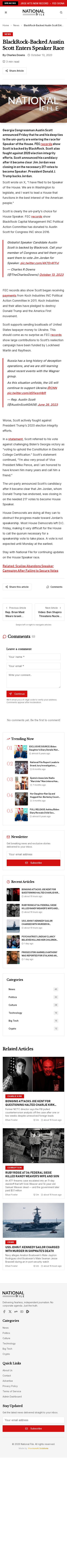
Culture (6, 1338)
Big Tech (7, 1348)
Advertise (8, 1380)
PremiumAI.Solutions (38, 1448)
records (46, 144)
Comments (56, 586)
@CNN (52, 388)
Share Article (16, 70)
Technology (9, 1343)
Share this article (19, 586)
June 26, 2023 (48, 404)
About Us (7, 1370)
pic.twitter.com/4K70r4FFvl (39, 263)
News (16, 25)
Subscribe (36, 862)
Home (6, 25)
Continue (19, 693)
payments (9, 295)
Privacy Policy (10, 1386)
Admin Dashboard (12, 1396)
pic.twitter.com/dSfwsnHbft (26, 393)
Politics (6, 1333)
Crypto (6, 1354)
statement (15, 439)
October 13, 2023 (51, 274)
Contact (7, 1375)
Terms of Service (12, 1391)
